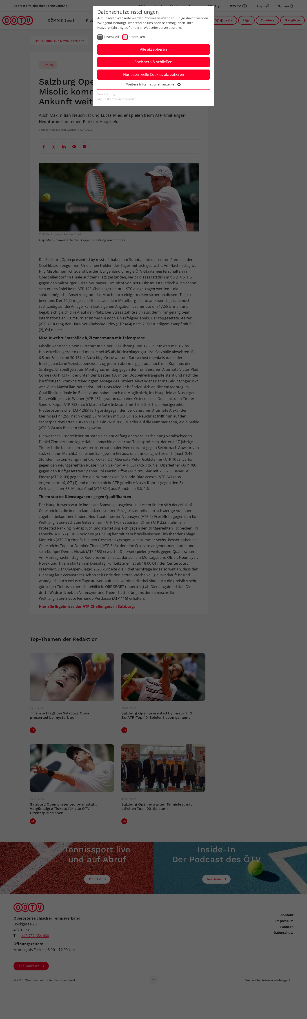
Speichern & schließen (153, 61)
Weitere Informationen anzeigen (151, 84)
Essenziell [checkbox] (111, 37)
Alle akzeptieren (153, 49)
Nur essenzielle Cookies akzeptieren (153, 74)
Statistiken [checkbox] (137, 37)
